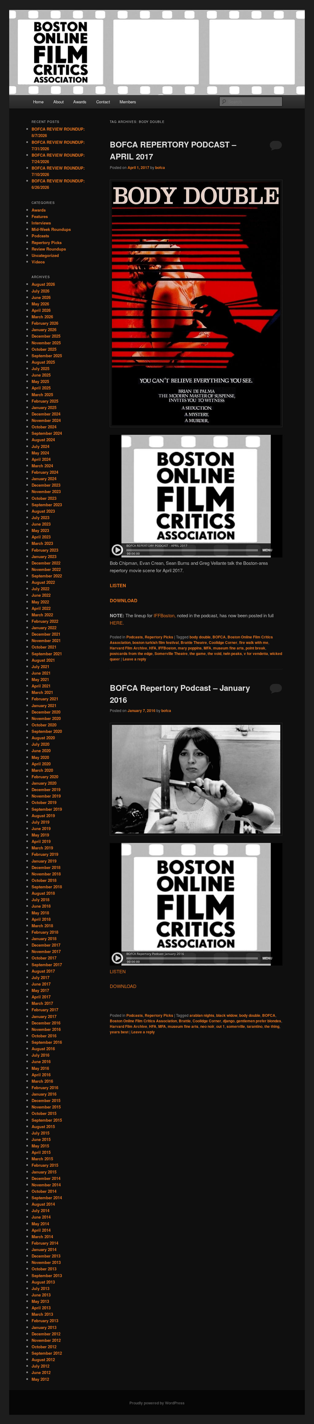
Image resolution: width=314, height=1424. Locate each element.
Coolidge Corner (223, 642)
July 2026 (40, 291)
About (58, 102)
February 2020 (45, 776)
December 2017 (46, 945)
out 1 (220, 1026)
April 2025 (41, 388)
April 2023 (41, 537)
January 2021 (44, 705)
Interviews (41, 223)
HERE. (117, 622)
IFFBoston (167, 648)
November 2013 (46, 1262)
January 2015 (44, 1172)
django (229, 1021)
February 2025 (45, 401)
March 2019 (42, 848)
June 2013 (41, 1295)
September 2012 (47, 1353)
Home (38, 102)
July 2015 (40, 1133)
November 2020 (46, 718)
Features (40, 216)
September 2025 (47, 355)
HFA (152, 648)
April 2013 (41, 1308)
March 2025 (42, 394)
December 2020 (46, 712)
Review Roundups (49, 249)
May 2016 (40, 1068)
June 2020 (41, 750)
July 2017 (40, 977)
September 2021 (47, 653)
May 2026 (40, 304)
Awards (79, 102)
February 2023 (45, 550)
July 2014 (40, 1210)
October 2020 (44, 725)
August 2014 (43, 1204)
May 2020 (40, 757)
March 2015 (42, 1159)
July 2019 (40, 822)
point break (255, 648)
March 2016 (42, 1081)
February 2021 (45, 699)
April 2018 (41, 919)
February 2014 (45, 1243)
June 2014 (41, 1217)
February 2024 (45, 472)
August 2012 (43, 1359)
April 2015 (41, 1152)
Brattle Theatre (194, 642)
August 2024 (43, 439)
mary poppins (190, 648)
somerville (236, 1026)
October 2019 (44, 802)
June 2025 (41, 375)
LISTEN (118, 971)
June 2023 (41, 524)
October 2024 (44, 427)
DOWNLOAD (123, 986)
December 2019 (46, 789)
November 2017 (46, 951)
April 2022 (41, 608)
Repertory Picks (159, 637)
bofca (160, 167)
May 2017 (40, 990)
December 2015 (46, 1100)
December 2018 (46, 867)
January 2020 (44, 783)
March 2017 (42, 1003)
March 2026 (42, 317)
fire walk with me (253, 642)
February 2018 (45, 932)
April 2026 (41, 310)
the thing (271, 1026)
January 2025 (44, 407)
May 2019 (40, 835)
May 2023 (40, 530)
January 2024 (44, 478)
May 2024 (40, 453)
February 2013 (45, 1320)
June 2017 (41, 984)
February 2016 (45, 1087)
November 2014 (46, 1185)
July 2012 (40, 1366)
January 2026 (44, 329)
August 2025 (43, 362)
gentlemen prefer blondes (258, 1021)
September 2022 (47, 576)
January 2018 (44, 938)
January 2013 (44, 1327)
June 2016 (41, 1061)
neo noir (207, 1026)
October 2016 (44, 1036)
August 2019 (43, 815)
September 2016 (47, 1042)
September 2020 (47, 731)
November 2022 (46, 569)
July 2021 (40, 666)
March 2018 (42, 925)
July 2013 (40, 1288)
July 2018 (40, 899)
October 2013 (44, 1269)
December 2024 (46, 414)
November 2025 (46, 343)
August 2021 (43, 660)
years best (119, 1032)
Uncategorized (45, 255)
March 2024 (42, 466)
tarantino (254, 1026)
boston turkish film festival (155, 642)
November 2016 (46, 1029)
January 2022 (44, 627)
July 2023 (40, 517)
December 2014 (46, 1178)
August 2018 (43, 893)
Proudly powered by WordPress (157, 1403)
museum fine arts (228, 648)
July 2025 (40, 368)
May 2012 (40, 1379)
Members (128, 102)
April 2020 (41, 764)
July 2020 (40, 744)
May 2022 (40, 602)
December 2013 (46, 1256)
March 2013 (42, 1314)
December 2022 (46, 563)
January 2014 (44, 1249)
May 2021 (40, 679)
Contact (103, 102)
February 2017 (45, 1009)
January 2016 (44, 1094)
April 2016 (41, 1075)
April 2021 (41, 686)
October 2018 (44, 880)
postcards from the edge (131, 653)
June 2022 (41, 595)
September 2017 (47, 964)
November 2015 (46, 1107)
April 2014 (41, 1230)
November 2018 (46, 874)
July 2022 (40, 588)
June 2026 (41, 297)
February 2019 (45, 854)
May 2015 (40, 1146)
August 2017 (43, 971)
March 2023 (42, 543)
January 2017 (44, 1016)
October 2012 (44, 1346)
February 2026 (45, 323)
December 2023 (46, 485)
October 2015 (44, 1113)
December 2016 (46, 1023)
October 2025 (44, 349)
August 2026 (43, 284)
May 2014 (40, 1224)
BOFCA (219, 637)
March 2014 (42, 1236)
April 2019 (41, 841)
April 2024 (41, 459)
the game (198, 653)
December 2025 (46, 336)
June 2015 (41, 1139)
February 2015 (45, 1165)
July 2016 (40, 1055)
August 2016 (43, 1048)
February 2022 (45, 621)
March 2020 (42, 770)
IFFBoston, (165, 615)
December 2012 (46, 1334)
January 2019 (44, 861)
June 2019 (41, 828)
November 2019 (46, 796)
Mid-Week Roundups (51, 229)
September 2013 (47, 1275)
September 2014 (47, 1197)
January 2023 (44, 556)
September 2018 (47, 887)
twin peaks (232, 653)
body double (200, 637)
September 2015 (47, 1120)
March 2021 (42, 692)
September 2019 (47, 809)
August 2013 (43, 1282)
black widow (226, 1015)
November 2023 (46, 491)
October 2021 (44, 647)
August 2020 (43, 738)
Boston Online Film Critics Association (143, 1021)
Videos (38, 262)
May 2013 (40, 1301)
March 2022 (42, 615)
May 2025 (40, 381)
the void (214, 653)
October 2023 (44, 498)
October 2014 (44, 1191)
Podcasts (134, 637)
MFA (207, 648)
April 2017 (41, 997)
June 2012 (41, 1372)
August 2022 (43, 582)
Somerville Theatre (171, 653)
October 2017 (44, 958)
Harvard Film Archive (128, 648)
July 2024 (40, 446)
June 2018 (41, 906)
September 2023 (47, 504)
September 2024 (47, 433)
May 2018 (40, 913)
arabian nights (202, 1015)
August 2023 (43, 511)
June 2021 (41, 673)
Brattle (185, 1021)
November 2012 (46, 1340)
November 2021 (46, 640)
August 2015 (43, 1126)
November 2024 (46, 420)
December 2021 (46, 634)
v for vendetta (256, 653)
